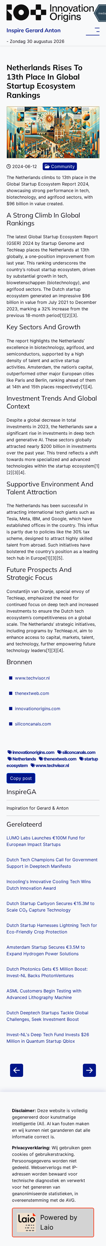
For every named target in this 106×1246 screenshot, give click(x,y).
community (62, 166)
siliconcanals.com (33, 724)
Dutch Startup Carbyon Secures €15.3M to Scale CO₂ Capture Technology (51, 907)
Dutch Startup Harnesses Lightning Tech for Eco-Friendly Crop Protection (52, 928)
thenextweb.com (32, 693)
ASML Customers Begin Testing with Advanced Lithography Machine (44, 994)
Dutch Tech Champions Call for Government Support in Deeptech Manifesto (52, 863)
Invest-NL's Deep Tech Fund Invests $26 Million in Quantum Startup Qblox (48, 1038)
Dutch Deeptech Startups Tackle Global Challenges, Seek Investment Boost (47, 1016)
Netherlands (24, 759)
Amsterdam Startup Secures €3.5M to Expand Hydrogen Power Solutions (46, 950)
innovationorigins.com (37, 708)
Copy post (21, 778)
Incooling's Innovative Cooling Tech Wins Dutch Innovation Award (49, 885)
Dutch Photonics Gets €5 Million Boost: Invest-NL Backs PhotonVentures (47, 972)
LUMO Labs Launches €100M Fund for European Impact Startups (46, 841)
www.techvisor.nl (32, 678)
